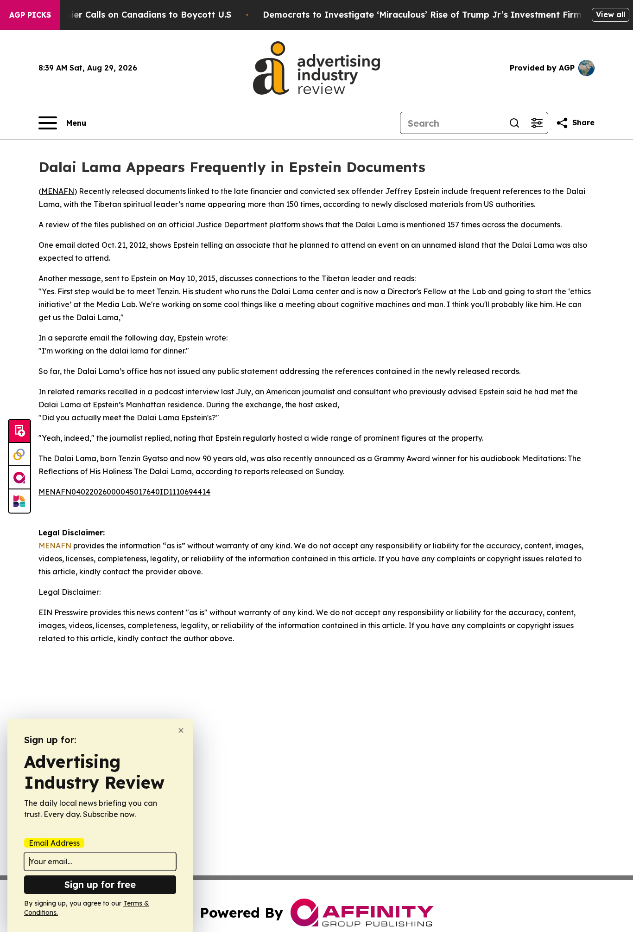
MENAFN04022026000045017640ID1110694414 (124, 491)
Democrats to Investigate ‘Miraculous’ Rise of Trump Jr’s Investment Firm (422, 14)
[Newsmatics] (19, 501)
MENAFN (57, 191)
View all (610, 14)
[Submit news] (19, 431)
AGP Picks (30, 14)
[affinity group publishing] (19, 477)
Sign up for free (100, 884)
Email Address (54, 843)
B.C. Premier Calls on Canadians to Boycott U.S (131, 14)
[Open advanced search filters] (536, 123)
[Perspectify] (19, 454)
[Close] (181, 730)
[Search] (514, 123)
